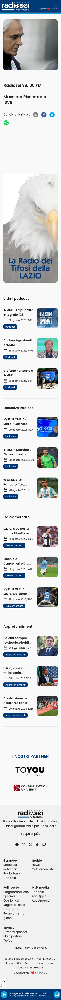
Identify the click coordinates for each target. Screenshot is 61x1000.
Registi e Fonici (14, 905)
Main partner (12, 936)
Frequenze (10, 909)
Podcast (38, 892)
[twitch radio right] (30, 228)
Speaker (9, 896)
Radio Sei (10, 865)
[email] (35, 114)
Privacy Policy (22, 947)
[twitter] (52, 114)
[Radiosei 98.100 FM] (30, 814)
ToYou (7, 941)
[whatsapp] (6, 123)
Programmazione (16, 892)
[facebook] (44, 114)
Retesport (10, 869)
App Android (41, 901)
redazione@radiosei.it (30, 967)
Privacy (2, 983)
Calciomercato (43, 869)
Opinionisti (11, 901)
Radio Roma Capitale (12, 875)
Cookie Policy (39, 947)
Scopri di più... (30, 834)
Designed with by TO (48, 9)
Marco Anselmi (29, 995)
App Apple (39, 896)
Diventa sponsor (15, 932)
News (36, 865)
